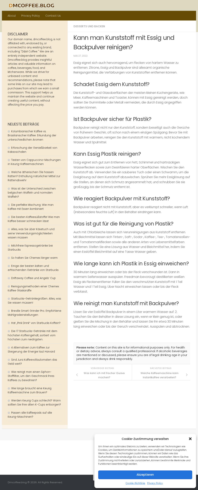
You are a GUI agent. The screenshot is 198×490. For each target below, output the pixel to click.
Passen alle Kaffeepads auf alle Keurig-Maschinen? (30, 415)
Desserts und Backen (89, 26)
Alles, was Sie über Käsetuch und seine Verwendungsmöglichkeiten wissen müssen (31, 233)
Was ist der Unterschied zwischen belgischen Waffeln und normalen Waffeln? (32, 193)
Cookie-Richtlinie (135, 483)
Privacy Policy (155, 483)
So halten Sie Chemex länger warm (34, 258)
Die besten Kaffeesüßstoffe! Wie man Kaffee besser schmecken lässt (34, 219)
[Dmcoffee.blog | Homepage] (31, 5)
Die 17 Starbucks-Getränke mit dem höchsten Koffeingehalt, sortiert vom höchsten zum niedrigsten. (32, 335)
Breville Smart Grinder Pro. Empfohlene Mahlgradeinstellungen (34, 313)
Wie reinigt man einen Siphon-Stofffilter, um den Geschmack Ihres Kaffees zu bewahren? (31, 376)
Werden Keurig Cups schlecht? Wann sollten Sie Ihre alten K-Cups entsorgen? (34, 402)
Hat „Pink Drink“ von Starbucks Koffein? (36, 323)
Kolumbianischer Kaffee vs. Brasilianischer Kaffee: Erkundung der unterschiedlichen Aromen (32, 135)
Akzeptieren (145, 475)
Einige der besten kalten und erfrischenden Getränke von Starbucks (33, 268)
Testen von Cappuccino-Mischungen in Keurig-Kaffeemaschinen (34, 162)
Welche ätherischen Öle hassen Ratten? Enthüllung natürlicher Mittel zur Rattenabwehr (34, 176)
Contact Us (53, 16)
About (12, 16)
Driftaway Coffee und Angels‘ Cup (33, 278)
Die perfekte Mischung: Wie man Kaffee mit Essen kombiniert (31, 207)
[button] (190, 439)
